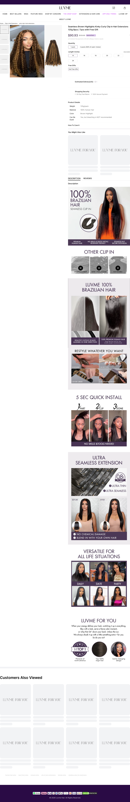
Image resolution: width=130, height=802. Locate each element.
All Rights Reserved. (73, 798)
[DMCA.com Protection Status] (90, 793)
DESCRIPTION (74, 178)
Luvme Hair (60, 798)
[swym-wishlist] (31, 8)
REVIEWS (87, 178)
